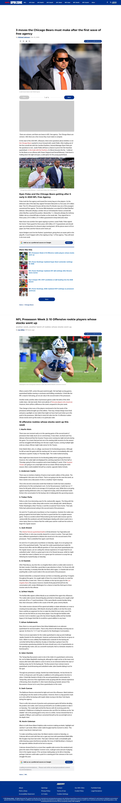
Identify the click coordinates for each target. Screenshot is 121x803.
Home (21, 305)
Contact (59, 788)
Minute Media (10, 798)
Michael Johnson (24, 37)
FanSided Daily (96, 788)
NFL (26, 774)
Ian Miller (21, 330)
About (21, 788)
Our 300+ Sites (79, 788)
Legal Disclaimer (96, 791)
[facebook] (107, 2)
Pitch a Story (23, 791)
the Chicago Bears (25, 143)
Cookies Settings (62, 794)
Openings (44, 788)
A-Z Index (44, 794)
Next (69, 97)
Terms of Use (61, 791)
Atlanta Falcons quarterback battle (33, 532)
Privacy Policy (45, 791)
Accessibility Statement (27, 794)
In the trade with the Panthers (38, 150)
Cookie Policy (79, 791)
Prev (24, 97)
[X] (110, 2)
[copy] (29, 41)
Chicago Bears (29, 305)
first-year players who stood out (61, 402)
